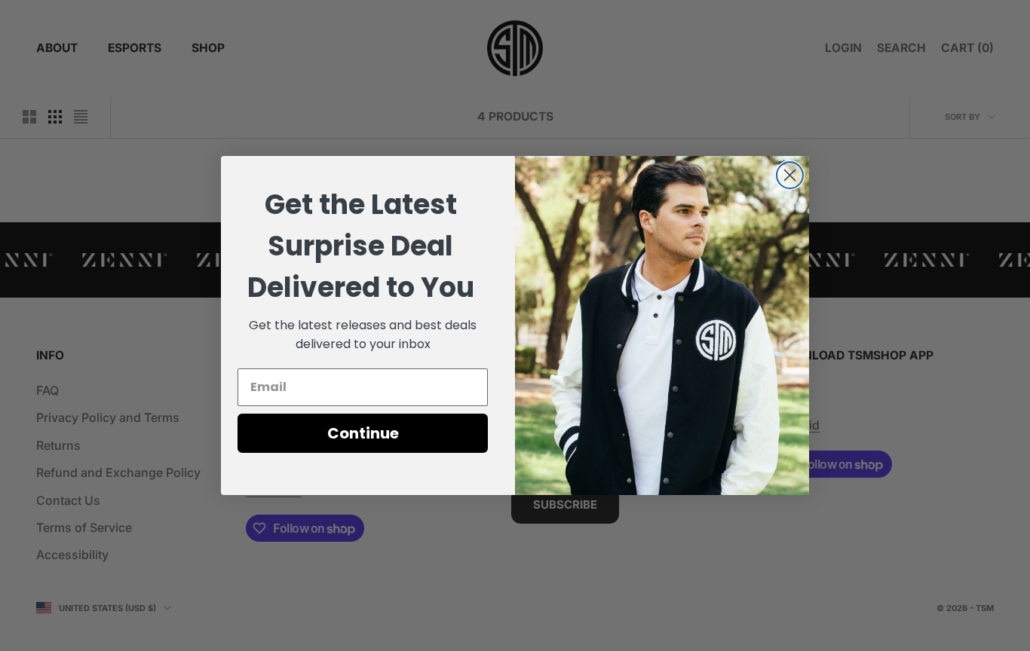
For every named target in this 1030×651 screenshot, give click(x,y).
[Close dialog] (790, 175)
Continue (363, 433)
